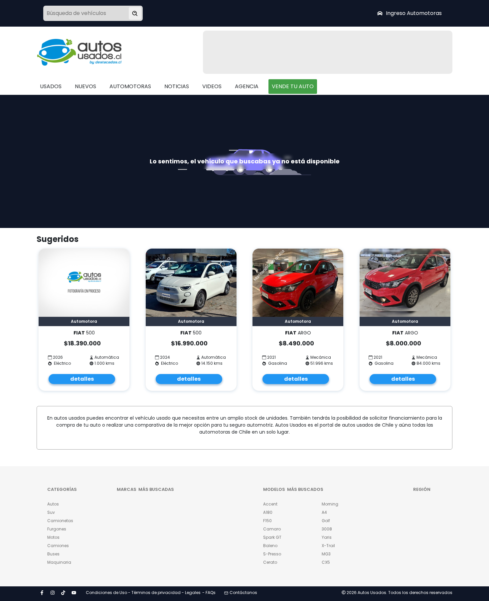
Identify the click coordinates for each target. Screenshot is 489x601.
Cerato (270, 562)
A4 (324, 512)
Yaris (327, 537)
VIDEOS (212, 86)
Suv (51, 512)
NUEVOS (85, 86)
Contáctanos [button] (243, 592)
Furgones (56, 529)
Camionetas (60, 520)
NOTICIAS (176, 86)
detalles (82, 379)
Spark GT (272, 537)
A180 (267, 512)
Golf (326, 520)
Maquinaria (59, 562)
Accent (270, 504)
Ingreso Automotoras (414, 13)
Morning (330, 504)
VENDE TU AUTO (293, 86)
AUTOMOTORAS (130, 86)
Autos (53, 504)
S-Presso (272, 554)
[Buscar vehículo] (135, 13)
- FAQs (209, 592)
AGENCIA (246, 86)
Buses (53, 554)
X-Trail (328, 545)
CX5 (326, 562)
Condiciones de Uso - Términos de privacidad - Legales (143, 592)
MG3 (326, 554)
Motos (53, 537)
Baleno (270, 545)
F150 (267, 520)
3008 (327, 529)
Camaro (272, 529)
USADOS (51, 86)
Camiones (58, 545)
